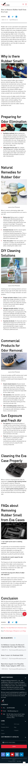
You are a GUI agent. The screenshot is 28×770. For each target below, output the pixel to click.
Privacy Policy (11, 761)
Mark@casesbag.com (13, 711)
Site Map (19, 761)
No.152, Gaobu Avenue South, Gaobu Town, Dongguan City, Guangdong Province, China (16, 715)
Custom (3, 724)
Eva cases (23, 37)
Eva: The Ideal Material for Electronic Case (15, 627)
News (2, 730)
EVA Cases (16, 724)
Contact (3, 733)
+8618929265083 (11, 708)
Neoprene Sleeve (5, 727)
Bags (15, 727)
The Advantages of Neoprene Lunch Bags (15, 631)
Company (16, 730)
